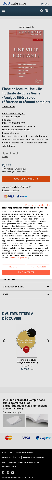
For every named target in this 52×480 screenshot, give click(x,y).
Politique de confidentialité (37, 205)
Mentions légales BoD (19, 258)
